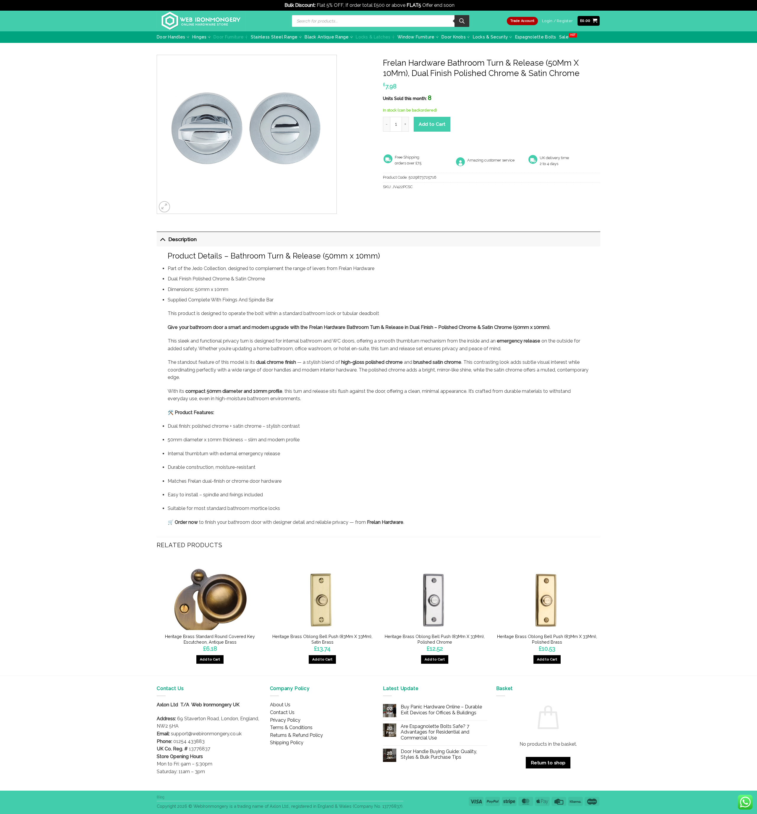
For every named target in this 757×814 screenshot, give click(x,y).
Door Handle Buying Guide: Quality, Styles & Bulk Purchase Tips (439, 754)
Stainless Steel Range (274, 36)
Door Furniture (228, 36)
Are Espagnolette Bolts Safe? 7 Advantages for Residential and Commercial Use (435, 731)
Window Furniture (416, 36)
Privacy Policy (285, 720)
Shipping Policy (286, 742)
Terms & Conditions (291, 727)
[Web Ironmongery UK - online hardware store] (201, 21)
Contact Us (282, 712)
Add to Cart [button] (210, 659)
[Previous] (157, 615)
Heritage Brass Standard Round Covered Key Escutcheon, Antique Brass (210, 639)
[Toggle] (162, 239)
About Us (280, 705)
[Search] (461, 21)
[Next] (600, 615)
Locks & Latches (373, 36)
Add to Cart (432, 124)
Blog (160, 797)
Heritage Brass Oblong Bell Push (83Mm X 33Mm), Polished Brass (547, 639)
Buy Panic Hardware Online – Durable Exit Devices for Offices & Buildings (441, 709)
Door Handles (171, 36)
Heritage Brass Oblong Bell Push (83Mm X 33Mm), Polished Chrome (435, 639)
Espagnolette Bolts (535, 36)
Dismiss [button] (464, 5)
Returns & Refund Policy (296, 735)
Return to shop (548, 762)
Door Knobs (453, 36)
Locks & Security (490, 36)
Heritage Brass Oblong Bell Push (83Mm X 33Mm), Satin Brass (322, 639)
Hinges (199, 36)
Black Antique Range (327, 36)
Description (183, 239)
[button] (589, 21)
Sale (564, 36)
